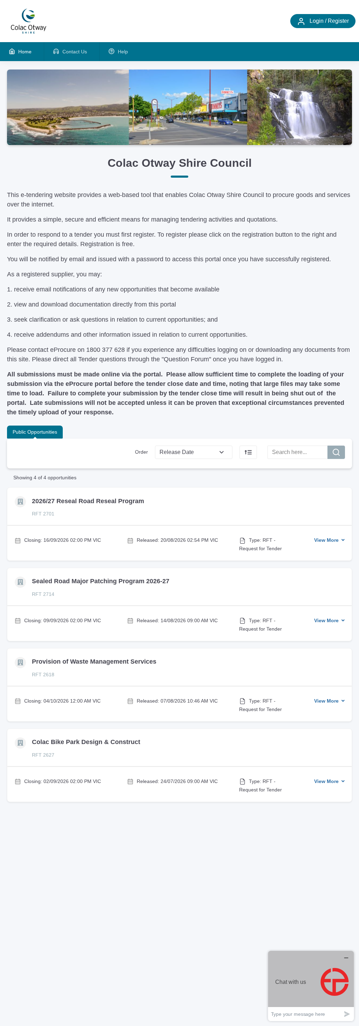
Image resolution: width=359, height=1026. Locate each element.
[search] (336, 452)
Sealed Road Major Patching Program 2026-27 (100, 581)
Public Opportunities (35, 432)
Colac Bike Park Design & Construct (86, 741)
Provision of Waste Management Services (94, 661)
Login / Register (328, 21)
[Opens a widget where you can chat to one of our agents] (311, 986)
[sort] (248, 452)
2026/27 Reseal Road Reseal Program (88, 501)
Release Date (177, 452)
